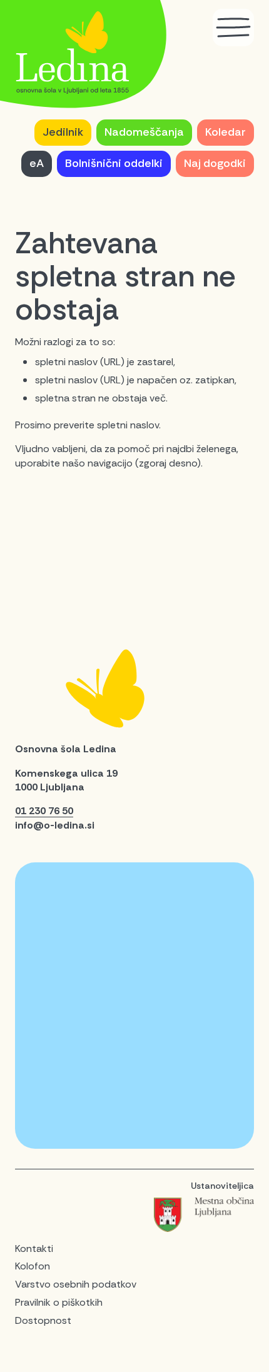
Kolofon (32, 1266)
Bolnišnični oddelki (114, 163)
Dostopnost (43, 1320)
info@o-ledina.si (54, 825)
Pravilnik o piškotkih (59, 1302)
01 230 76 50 (44, 810)
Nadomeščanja (144, 131)
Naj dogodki (215, 163)
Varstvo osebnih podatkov (75, 1284)
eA (36, 163)
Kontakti (34, 1248)
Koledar (225, 131)
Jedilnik (63, 131)
